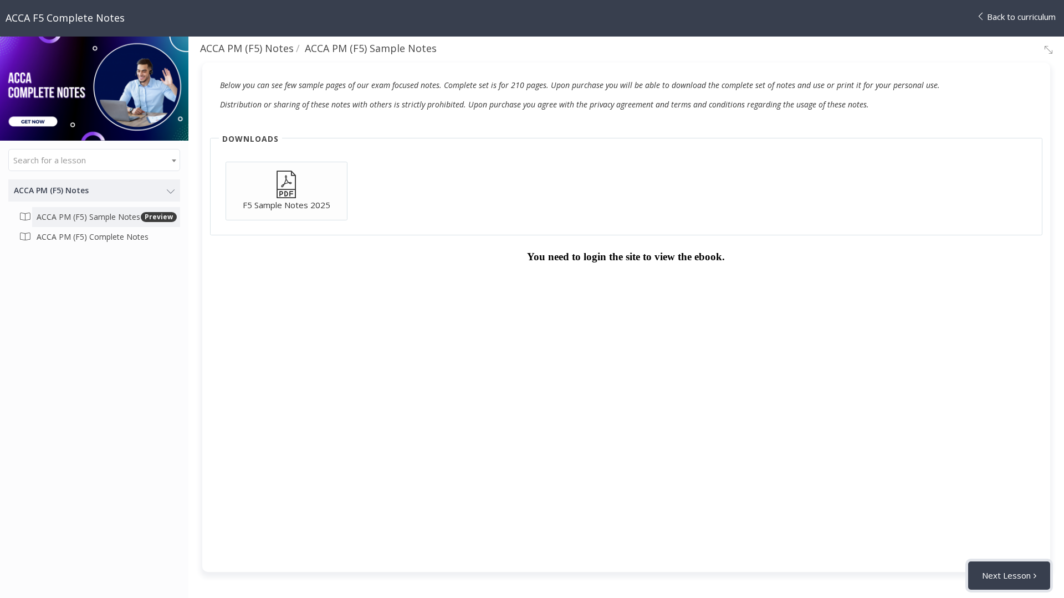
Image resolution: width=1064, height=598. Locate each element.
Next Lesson (1006, 575)
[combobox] (94, 160)
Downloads (250, 138)
